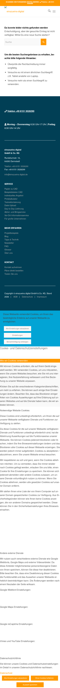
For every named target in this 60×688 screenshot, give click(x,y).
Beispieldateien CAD (13, 192)
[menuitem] (48, 11)
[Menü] (54, 11)
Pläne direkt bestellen (13, 270)
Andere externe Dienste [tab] (11, 553)
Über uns (8, 252)
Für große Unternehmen (15, 218)
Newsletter (9, 242)
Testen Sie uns (11, 273)
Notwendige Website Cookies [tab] (14, 410)
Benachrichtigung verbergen (17, 341)
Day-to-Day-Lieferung (14, 208)
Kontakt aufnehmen (13, 267)
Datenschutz (27, 296)
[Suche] (48, 11)
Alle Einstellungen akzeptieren (17, 328)
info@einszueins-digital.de (16, 174)
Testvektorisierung (12, 202)
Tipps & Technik (11, 239)
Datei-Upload (10, 205)
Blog (6, 236)
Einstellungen (17, 335)
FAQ (6, 246)
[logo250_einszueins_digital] (24, 11)
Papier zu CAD (10, 188)
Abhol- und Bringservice (15, 212)
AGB (15, 296)
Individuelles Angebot (13, 195)
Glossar (7, 249)
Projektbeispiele (11, 233)
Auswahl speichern (30, 684)
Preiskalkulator (10, 198)
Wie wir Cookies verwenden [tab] (14, 360)
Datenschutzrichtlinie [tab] (10, 658)
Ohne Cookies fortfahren (44, 678)
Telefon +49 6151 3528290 (20, 111)
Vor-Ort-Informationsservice (16, 215)
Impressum (42, 296)
